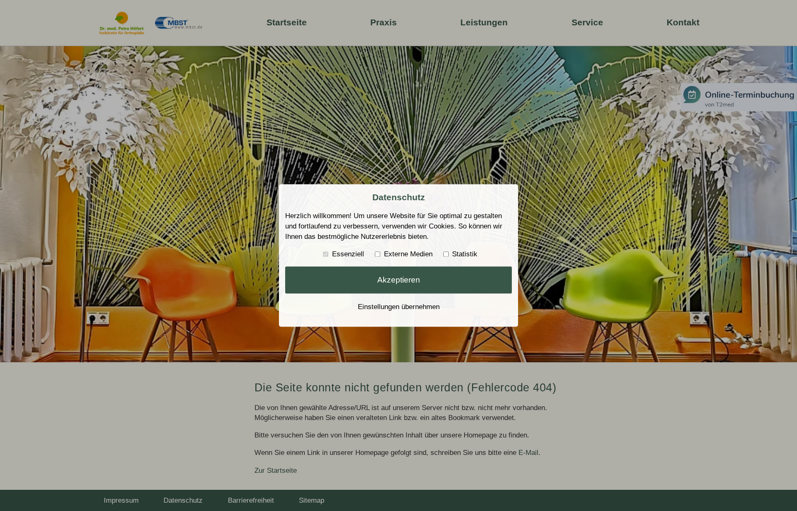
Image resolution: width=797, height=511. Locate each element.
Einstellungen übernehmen (399, 306)
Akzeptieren (398, 280)
